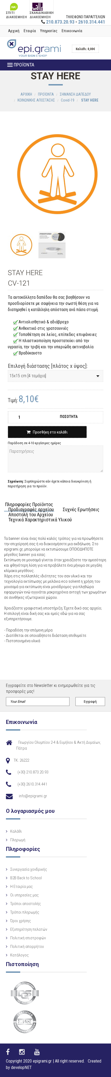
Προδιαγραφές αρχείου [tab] (31, 509)
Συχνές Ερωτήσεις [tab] (81, 509)
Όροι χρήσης (20, 920)
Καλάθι (16, 831)
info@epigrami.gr (33, 796)
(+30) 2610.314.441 (32, 784)
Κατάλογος (19, 955)
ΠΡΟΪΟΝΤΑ (23, 65)
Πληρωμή (17, 839)
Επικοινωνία (72, 30)
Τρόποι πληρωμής (24, 912)
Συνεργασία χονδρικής (28, 869)
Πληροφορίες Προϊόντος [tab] (29, 504)
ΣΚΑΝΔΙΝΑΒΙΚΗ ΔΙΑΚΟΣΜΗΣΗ (41, 12)
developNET (21, 1067)
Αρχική (13, 30)
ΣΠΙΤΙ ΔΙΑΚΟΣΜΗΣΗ (16, 12)
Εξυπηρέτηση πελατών (28, 929)
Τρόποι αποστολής (25, 903)
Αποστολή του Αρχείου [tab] (30, 514)
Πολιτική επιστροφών (28, 938)
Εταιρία (30, 30)
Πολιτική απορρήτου (27, 946)
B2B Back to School (26, 878)
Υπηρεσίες (48, 30)
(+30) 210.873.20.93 (33, 772)
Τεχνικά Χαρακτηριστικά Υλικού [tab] (40, 519)
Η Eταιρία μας (21, 886)
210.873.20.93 (60, 22)
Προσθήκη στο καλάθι (49, 432)
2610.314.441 (91, 22)
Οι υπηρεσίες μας (24, 895)
